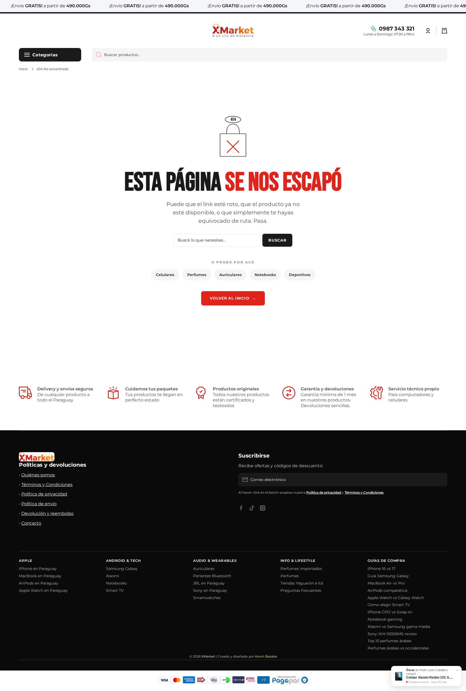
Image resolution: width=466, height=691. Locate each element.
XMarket (208, 656)
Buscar (277, 240)
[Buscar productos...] (96, 54)
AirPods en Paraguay (38, 583)
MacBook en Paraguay (40, 576)
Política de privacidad (44, 494)
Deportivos (299, 274)
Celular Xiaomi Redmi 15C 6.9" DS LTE (430, 677)
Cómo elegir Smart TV (389, 605)
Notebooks (265, 274)
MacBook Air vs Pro (386, 583)
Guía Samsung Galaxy (388, 576)
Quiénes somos (38, 474)
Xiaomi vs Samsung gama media (399, 626)
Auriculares (230, 274)
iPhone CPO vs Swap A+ (390, 612)
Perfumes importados (301, 568)
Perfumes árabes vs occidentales (398, 648)
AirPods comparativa (387, 590)
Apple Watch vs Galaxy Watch (396, 598)
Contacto (31, 523)
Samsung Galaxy (122, 568)
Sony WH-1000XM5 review (392, 634)
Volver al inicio (233, 298)
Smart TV (115, 590)
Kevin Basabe (266, 656)
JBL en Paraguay (209, 583)
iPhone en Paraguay (38, 568)
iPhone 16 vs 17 (381, 568)
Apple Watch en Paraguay (43, 590)
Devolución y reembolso (47, 513)
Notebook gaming (385, 619)
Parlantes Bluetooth (212, 576)
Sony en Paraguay (210, 590)
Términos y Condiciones (47, 484)
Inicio (23, 69)
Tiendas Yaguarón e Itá (301, 583)
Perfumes (196, 274)
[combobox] (269, 54)
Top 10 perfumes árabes (390, 641)
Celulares (165, 274)
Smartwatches (207, 598)
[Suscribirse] (440, 479)
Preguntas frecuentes (300, 590)
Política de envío (39, 503)
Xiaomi (112, 576)
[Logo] (233, 30)
